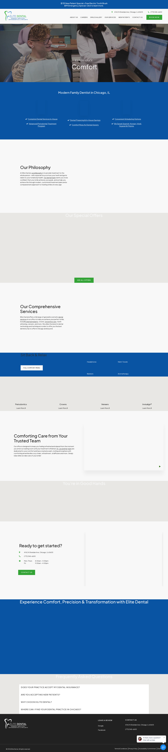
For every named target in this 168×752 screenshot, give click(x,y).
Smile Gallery (96, 17)
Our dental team (50, 178)
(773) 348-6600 (156, 12)
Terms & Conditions (121, 748)
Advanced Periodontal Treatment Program (42, 125)
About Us (74, 17)
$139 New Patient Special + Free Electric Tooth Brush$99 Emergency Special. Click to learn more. (84, 4)
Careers (84, 17)
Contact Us (137, 17)
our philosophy (36, 173)
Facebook (101, 730)
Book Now (154, 17)
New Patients (124, 17)
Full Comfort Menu (31, 368)
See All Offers (84, 280)
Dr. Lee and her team (64, 449)
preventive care (50, 322)
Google (100, 726)
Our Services (110, 17)
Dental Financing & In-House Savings (85, 120)
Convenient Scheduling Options (128, 119)
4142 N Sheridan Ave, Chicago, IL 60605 (128, 12)
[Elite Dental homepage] (16, 20)
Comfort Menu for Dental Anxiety (85, 125)
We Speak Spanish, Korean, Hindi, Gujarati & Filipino (128, 125)
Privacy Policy (133, 748)
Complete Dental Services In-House (42, 119)
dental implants (32, 322)
